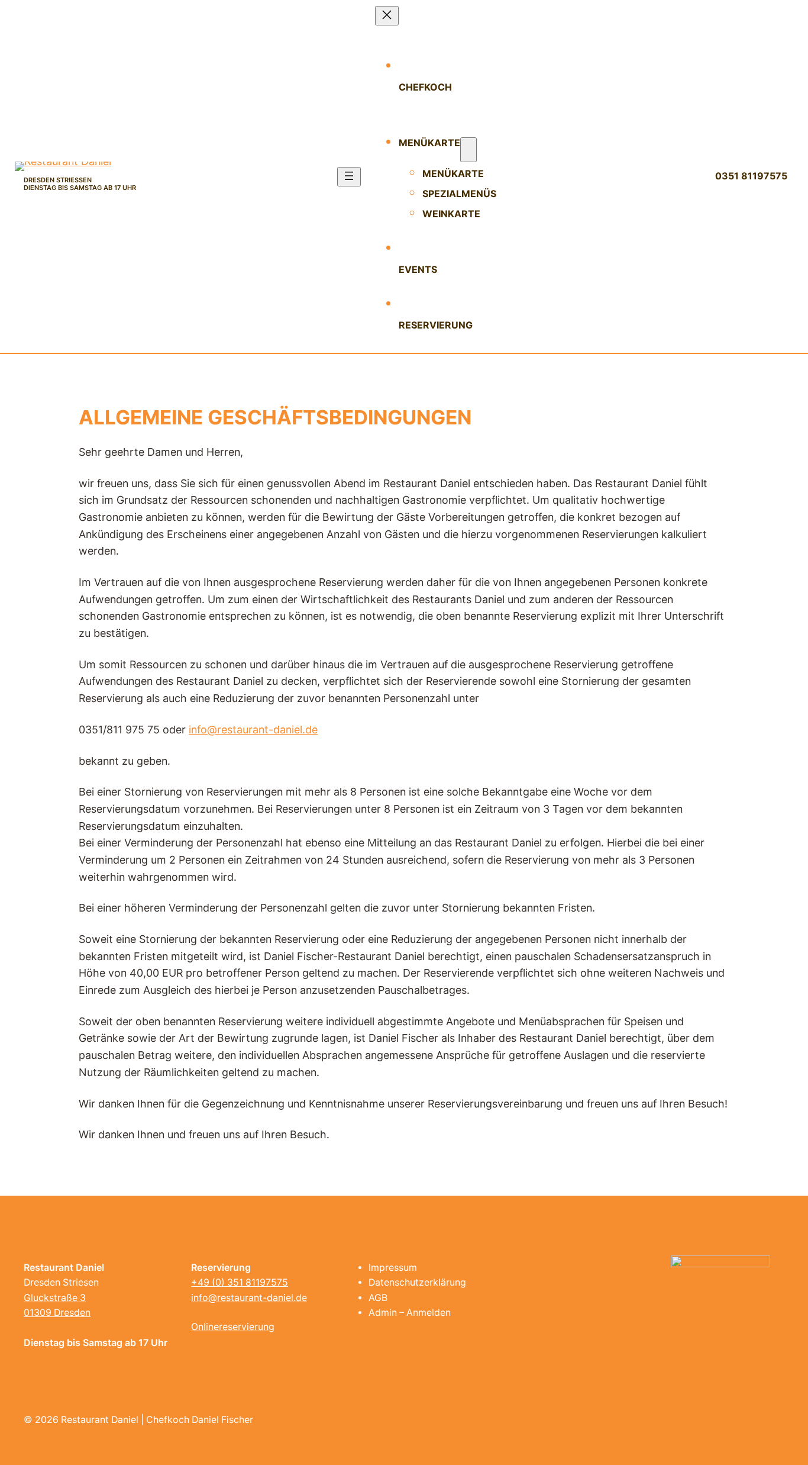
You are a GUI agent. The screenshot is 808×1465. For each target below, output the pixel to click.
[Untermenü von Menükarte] (468, 149)
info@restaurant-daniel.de (253, 729)
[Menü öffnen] (349, 176)
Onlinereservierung (232, 1326)
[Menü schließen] (387, 15)
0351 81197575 (751, 176)
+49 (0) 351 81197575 (239, 1282)
